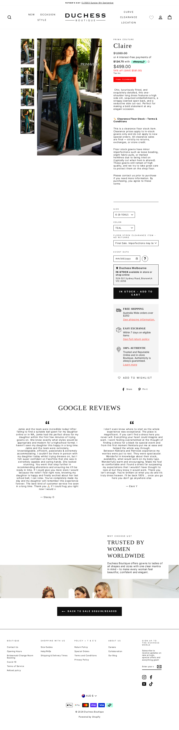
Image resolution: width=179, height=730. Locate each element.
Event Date (121, 252)
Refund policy (14, 670)
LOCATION (128, 22)
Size (116, 209)
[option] (89, 3)
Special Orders (81, 651)
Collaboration (115, 651)
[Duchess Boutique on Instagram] (144, 677)
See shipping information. (139, 319)
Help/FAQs (46, 651)
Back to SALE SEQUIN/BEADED (92, 611)
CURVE (129, 11)
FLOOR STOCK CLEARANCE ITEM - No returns (134, 236)
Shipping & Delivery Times (54, 655)
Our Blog (112, 655)
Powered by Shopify (90, 716)
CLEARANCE (129, 17)
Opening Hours (14, 651)
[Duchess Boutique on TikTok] (151, 684)
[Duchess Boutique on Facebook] (151, 677)
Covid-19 (11, 662)
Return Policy (81, 647)
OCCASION (48, 14)
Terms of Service (15, 666)
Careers (112, 647)
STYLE (42, 20)
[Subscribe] (159, 667)
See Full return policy (136, 339)
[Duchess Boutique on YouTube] (144, 684)
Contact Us (12, 647)
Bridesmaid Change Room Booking (20, 656)
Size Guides (47, 647)
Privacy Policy (81, 659)
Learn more (130, 364)
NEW (31, 14)
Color (117, 222)
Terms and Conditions (85, 655)
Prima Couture (123, 39)
